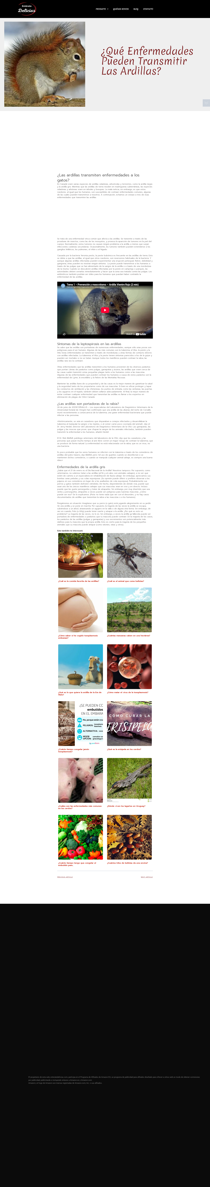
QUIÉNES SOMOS (121, 9)
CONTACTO (148, 9)
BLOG (135, 9)
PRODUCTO (101, 9)
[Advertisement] (105, 154)
